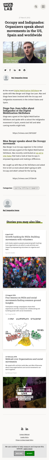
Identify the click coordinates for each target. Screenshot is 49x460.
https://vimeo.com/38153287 (24, 133)
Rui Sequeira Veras (19, 78)
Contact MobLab (24, 434)
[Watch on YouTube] (22, 428)
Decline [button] (19, 453)
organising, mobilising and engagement (26, 188)
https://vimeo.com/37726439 (24, 178)
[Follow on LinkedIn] (27, 429)
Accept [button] (29, 453)
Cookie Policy (24, 437)
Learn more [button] (27, 449)
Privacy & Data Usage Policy (24, 440)
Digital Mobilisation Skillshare (26, 91)
